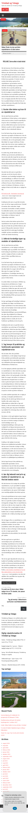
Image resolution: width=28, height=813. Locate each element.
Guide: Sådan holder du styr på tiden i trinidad (13, 725)
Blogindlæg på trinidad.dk (9, 583)
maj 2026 (5, 745)
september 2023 (7, 787)
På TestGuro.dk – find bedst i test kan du (13, 193)
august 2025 (6, 758)
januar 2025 (6, 769)
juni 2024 (5, 776)
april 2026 (5, 747)
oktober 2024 (6, 771)
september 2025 (7, 756)
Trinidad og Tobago (10, 3)
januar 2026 (6, 752)
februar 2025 (6, 767)
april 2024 (5, 778)
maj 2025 (5, 763)
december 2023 (7, 785)
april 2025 (5, 765)
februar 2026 (6, 750)
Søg (3, 605)
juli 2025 (5, 761)
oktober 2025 (6, 754)
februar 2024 (6, 782)
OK (15, 808)
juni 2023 (5, 789)
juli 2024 (5, 774)
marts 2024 (6, 780)
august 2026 (6, 743)
